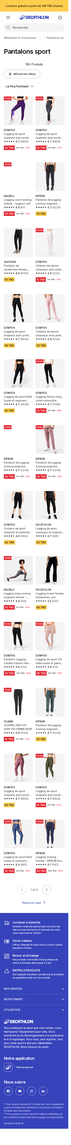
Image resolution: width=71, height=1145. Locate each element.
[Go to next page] (46, 889)
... (41, 37)
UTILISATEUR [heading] (12, 1009)
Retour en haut (31, 902)
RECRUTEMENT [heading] (13, 999)
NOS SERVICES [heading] (13, 988)
